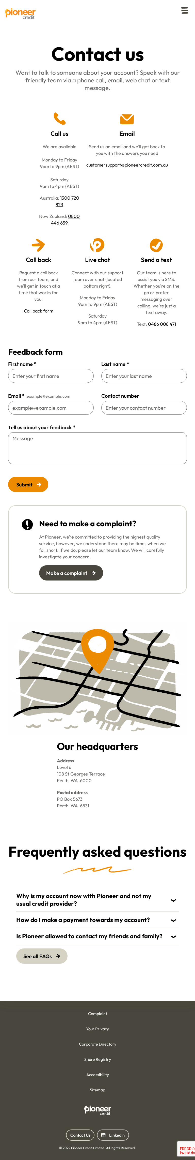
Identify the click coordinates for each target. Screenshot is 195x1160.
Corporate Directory (97, 1044)
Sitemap (97, 1090)
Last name (115, 364)
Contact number (120, 396)
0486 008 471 (162, 324)
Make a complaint (66, 573)
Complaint (97, 1013)
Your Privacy (97, 1029)
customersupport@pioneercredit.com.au (127, 165)
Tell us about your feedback (41, 427)
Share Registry (97, 1059)
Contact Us (80, 1135)
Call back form (38, 311)
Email (16, 396)
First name (22, 364)
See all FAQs (37, 956)
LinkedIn (113, 1137)
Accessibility (97, 1074)
